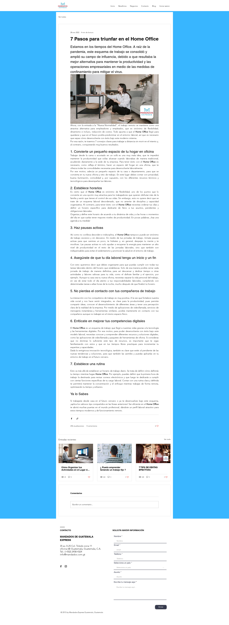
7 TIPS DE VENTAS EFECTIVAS (148, 468)
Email (116, 545)
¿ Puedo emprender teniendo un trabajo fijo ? (113, 468)
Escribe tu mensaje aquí (124, 582)
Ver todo (167, 439)
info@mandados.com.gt (72, 554)
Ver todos (62, 17)
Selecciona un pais (122, 563)
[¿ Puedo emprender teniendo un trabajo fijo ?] (114, 453)
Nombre (117, 536)
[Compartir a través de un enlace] (77, 418)
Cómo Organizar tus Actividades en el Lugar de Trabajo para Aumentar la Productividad (75, 468)
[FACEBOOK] (60, 566)
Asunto (117, 572)
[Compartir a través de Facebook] (71, 418)
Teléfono (117, 554)
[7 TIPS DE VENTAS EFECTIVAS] (153, 453)
